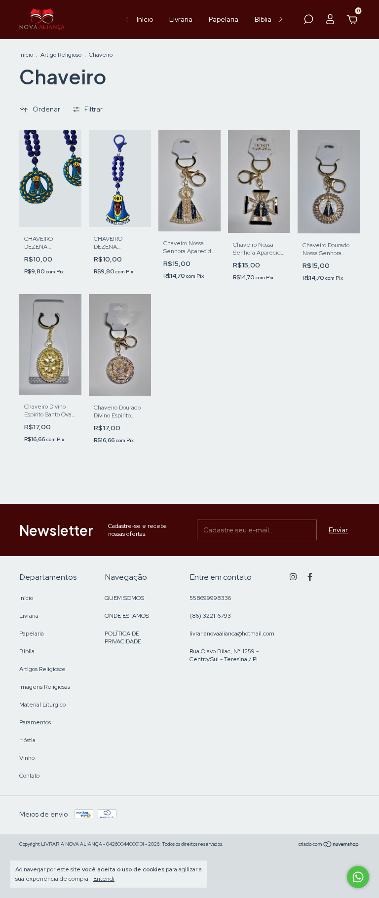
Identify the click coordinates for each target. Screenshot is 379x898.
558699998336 (210, 598)
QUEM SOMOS (124, 598)
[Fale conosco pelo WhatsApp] (358, 877)
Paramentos (35, 722)
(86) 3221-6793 (210, 616)
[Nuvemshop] (329, 845)
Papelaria (223, 19)
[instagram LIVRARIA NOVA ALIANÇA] (293, 577)
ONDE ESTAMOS (127, 616)
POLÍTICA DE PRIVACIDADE (123, 637)
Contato (29, 776)
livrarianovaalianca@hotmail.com (232, 633)
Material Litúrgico (42, 705)
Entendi (103, 879)
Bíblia (263, 19)
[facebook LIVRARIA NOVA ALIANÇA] (310, 577)
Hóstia (27, 740)
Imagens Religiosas (44, 687)
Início (145, 19)
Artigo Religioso (60, 55)
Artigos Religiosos (42, 669)
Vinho (27, 758)
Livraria (180, 19)
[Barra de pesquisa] (308, 20)
